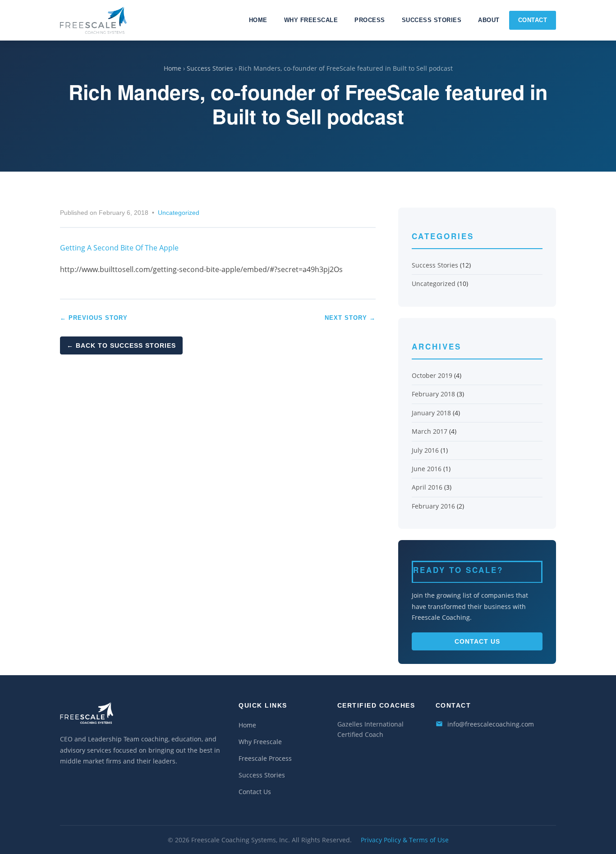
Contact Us (477, 641)
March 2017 (429, 431)
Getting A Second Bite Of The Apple (119, 248)
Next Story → (350, 317)
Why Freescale (311, 20)
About (489, 20)
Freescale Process (265, 758)
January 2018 (431, 413)
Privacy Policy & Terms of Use (405, 840)
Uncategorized (178, 212)
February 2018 (433, 394)
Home (258, 20)
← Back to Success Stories (121, 345)
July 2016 (425, 450)
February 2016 (433, 506)
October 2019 (432, 375)
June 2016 (426, 468)
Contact (532, 20)
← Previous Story (94, 317)
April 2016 (427, 487)
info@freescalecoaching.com (490, 724)
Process (369, 20)
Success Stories (432, 20)
